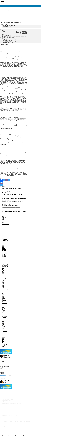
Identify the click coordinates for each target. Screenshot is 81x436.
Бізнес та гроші (3, 20)
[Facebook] (1, 180)
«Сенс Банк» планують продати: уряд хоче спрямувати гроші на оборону (14, 198)
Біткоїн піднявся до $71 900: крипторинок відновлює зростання (5, 265)
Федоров (2, 367)
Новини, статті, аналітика (4, 2)
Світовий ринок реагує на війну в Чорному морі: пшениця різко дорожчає (14, 211)
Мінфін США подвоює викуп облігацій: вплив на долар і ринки (12, 194)
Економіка (3, 31)
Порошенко (3, 368)
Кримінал (3, 34)
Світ (2, 32)
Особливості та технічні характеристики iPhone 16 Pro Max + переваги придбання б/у (17, 421)
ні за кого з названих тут (5, 366)
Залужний (2, 372)
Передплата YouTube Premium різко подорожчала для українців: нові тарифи (12, 403)
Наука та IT (7, 35)
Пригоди (8, 42)
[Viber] (6, 180)
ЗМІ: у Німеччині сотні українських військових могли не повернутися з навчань (5, 318)
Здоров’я (7, 26)
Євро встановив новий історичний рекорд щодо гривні (11, 207)
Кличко (2, 373)
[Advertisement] (21, 15)
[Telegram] (9, 180)
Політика (3, 30)
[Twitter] (4, 180)
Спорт (2, 33)
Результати (10, 375)
